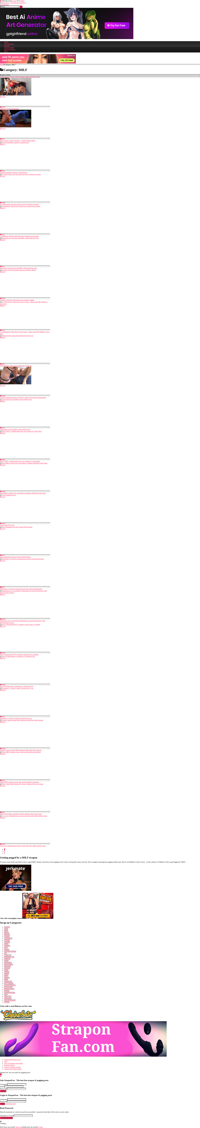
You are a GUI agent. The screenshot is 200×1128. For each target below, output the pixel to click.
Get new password (6, 1118)
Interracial (7, 966)
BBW (6, 931)
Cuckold (7, 940)
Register (21, 1)
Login (14, 1)
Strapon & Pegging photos (13, 1069)
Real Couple (8, 987)
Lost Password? (10, 1104)
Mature (6, 974)
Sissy (6, 995)
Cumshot (7, 942)
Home (6, 42)
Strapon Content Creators (12, 1067)
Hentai (6, 961)
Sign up (3, 1091)
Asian (6, 929)
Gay (5, 953)
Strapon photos (9, 48)
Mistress (7, 978)
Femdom (7, 946)
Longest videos (14, 77)
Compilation (8, 938)
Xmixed (6, 1002)
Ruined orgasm (9, 989)
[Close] (0, 1076)
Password (3, 1089)
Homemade (8, 963)
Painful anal (8, 981)
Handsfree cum (9, 957)
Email (2, 1086)
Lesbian (6, 972)
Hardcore (7, 959)
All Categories (9, 44)
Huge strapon (8, 965)
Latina (6, 970)
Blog (5, 51)
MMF (6, 980)
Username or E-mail (6, 1116)
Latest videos (4, 77)
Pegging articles (9, 1065)
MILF (6, 976)
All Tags (7, 46)
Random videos (35, 77)
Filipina (6, 950)
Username (3, 1084)
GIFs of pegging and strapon (13, 1063)
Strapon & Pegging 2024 (12, 1059)
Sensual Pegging (9, 993)
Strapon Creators (9, 49)
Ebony (6, 944)
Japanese (7, 968)
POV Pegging (8, 983)
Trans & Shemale (10, 1000)
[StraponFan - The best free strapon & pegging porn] (15, 5)
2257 (6, 1061)
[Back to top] (1, 1074)
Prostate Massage (10, 985)
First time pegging (10, 951)
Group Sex (7, 955)
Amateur (7, 927)
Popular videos (24, 77)
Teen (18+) (7, 996)
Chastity (7, 936)
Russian (6, 991)
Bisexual (7, 935)
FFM (6, 948)
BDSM (6, 933)
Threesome (7, 998)
